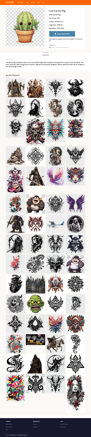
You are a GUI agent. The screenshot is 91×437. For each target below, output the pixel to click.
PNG (55, 45)
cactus (53, 47)
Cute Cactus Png (64, 47)
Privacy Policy (63, 427)
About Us (35, 424)
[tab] (45, 55)
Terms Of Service (64, 424)
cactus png (57, 47)
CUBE (10, 2)
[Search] (43, 2)
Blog (7, 429)
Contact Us (35, 427)
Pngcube (38, 64)
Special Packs (9, 424)
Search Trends (9, 427)
